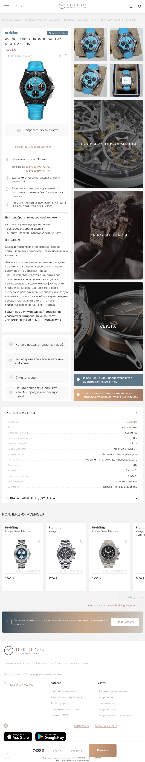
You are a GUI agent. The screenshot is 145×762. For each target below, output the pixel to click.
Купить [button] (102, 750)
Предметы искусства (65, 709)
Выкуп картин (107, 709)
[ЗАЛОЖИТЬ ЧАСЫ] (108, 278)
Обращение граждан (21, 685)
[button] (6, 6)
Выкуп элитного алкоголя (115, 715)
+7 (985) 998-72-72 (38, 166)
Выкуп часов (106, 697)
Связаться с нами (106, 725)
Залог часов (106, 703)
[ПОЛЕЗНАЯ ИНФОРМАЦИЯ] (108, 187)
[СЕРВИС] (108, 370)
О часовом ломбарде (16, 663)
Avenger (132, 421)
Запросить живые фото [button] (41, 130)
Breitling (11, 33)
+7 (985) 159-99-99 (38, 170)
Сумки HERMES (60, 715)
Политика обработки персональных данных (63, 663)
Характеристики (20, 413)
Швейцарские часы (64, 691)
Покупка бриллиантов (112, 691)
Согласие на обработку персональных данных (32, 674)
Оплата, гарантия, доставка (30, 498)
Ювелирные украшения (66, 697)
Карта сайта (81, 725)
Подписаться (125, 622)
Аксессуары (59, 703)
